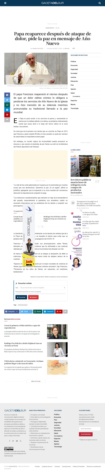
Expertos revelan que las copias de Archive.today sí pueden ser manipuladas (88, 223)
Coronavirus (76, 96)
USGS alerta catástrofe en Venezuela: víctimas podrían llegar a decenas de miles (23, 362)
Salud (73, 93)
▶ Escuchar (21, 297)
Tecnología (74, 108)
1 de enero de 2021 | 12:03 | (54, 48)
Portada (37, 466)
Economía (74, 65)
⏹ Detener (33, 297)
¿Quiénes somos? (47, 466)
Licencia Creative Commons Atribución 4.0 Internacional (15, 453)
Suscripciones (66, 466)
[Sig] (42, 226)
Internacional (22, 305)
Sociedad (74, 73)
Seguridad (74, 69)
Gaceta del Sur (50, 28)
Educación (74, 81)
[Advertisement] (52, 14)
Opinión (73, 89)
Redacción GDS (38, 48)
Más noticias (36, 381)
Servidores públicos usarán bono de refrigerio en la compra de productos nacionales (81, 186)
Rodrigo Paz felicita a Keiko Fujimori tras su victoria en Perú (55, 218)
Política (73, 61)
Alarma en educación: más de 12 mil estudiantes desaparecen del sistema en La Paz (88, 234)
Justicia (73, 77)
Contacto (57, 466)
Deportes (74, 100)
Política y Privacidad (78, 466)
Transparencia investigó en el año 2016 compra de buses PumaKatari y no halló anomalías (88, 203)
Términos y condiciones (94, 466)
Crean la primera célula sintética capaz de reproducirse (22, 326)
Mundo (57, 28)
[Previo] (38, 226)
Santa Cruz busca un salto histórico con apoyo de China (87, 213)
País (72, 85)
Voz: (16, 287)
